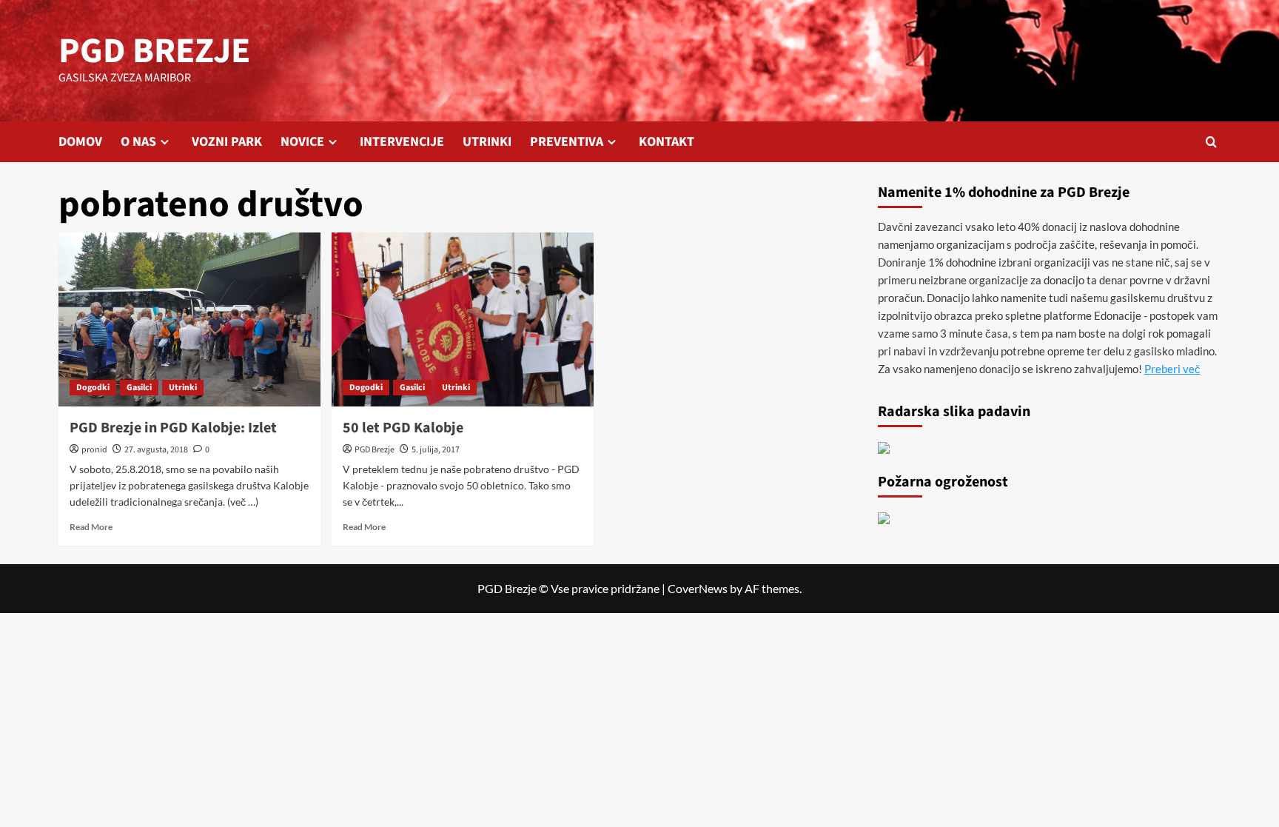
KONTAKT (666, 142)
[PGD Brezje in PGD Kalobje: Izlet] (189, 319)
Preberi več (1172, 368)
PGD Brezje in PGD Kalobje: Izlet (173, 428)
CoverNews (698, 588)
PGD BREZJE (154, 51)
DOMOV (80, 142)
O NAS (138, 142)
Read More (91, 526)
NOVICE (302, 142)
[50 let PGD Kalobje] (463, 319)
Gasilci (139, 387)
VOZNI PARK (227, 142)
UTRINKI (487, 142)
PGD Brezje (375, 449)
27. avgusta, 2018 (156, 449)
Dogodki (93, 387)
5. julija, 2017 (436, 449)
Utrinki (183, 387)
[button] (1211, 142)
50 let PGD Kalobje (403, 428)
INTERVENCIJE (402, 142)
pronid (94, 449)
